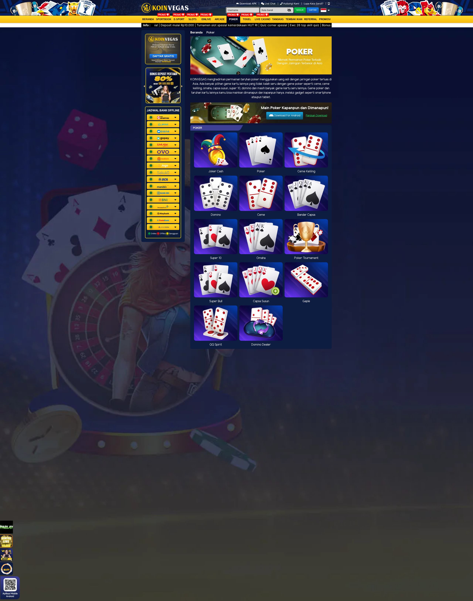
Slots (192, 19)
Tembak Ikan (294, 19)
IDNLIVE (206, 19)
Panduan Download (316, 115)
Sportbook (163, 19)
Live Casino (262, 19)
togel (247, 19)
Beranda (148, 19)
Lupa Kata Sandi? (314, 3)
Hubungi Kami (291, 3)
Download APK (248, 3)
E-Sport (179, 19)
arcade (220, 19)
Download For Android (287, 115)
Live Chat (269, 3)
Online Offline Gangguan (164, 233)
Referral (310, 19)
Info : (146, 25)
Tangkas (278, 19)
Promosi (325, 19)
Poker (233, 19)
